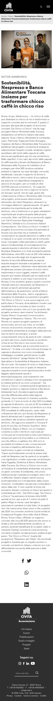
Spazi (26, 648)
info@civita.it (26, 690)
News (10, 16)
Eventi (26, 633)
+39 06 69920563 (36, 687)
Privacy (10, 696)
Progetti (26, 644)
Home (4, 16)
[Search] (37, 672)
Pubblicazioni (26, 636)
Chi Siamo (26, 629)
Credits (43, 696)
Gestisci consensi (30, 696)
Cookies (18, 696)
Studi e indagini (26, 640)
